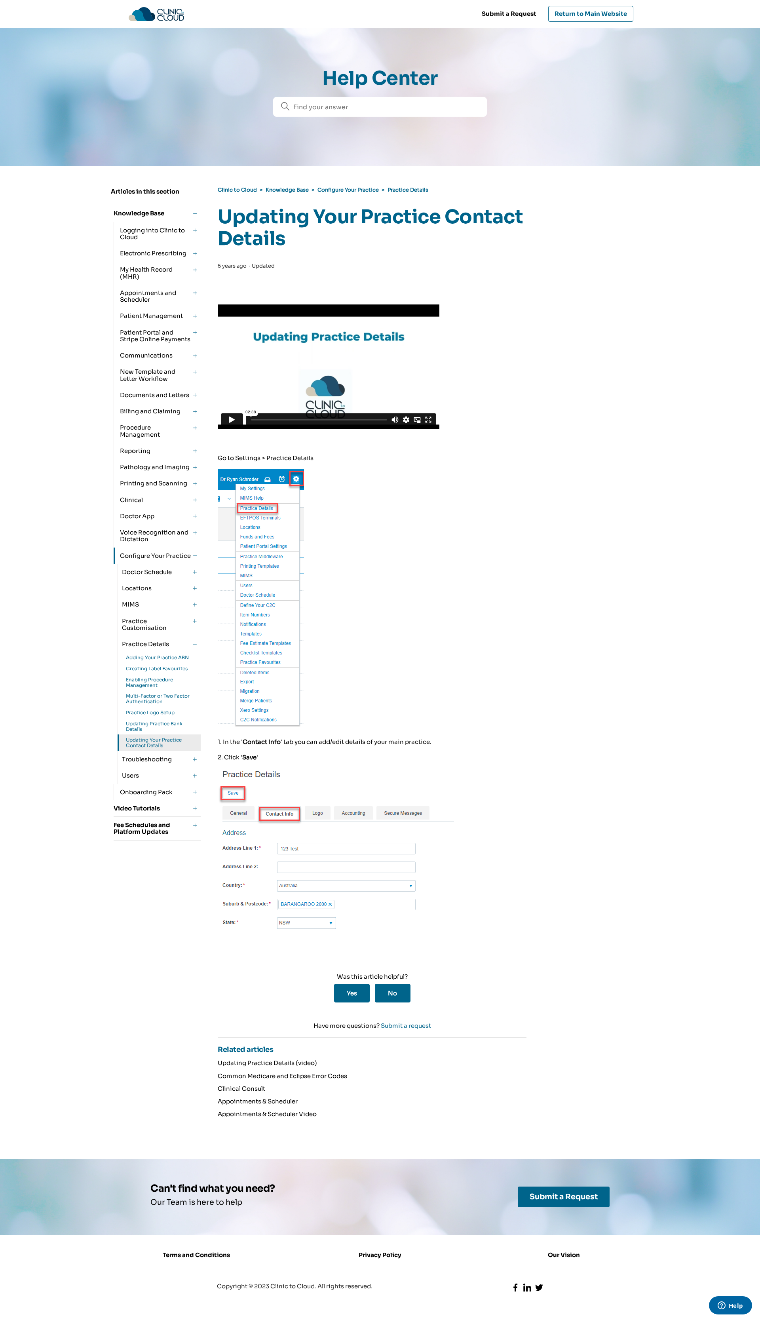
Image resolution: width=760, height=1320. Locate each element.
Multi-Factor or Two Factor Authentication (158, 698)
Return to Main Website (591, 13)
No (392, 993)
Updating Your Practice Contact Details (154, 742)
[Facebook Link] (515, 1287)
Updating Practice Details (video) (267, 1063)
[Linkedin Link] (527, 1287)
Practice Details (408, 189)
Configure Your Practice (348, 189)
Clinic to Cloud (237, 189)
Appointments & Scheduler (258, 1101)
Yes (352, 993)
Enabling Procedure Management (149, 682)
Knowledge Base (287, 189)
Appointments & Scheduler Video (267, 1114)
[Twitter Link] (539, 1287)
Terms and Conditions (196, 1255)
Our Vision (564, 1255)
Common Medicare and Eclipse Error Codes (282, 1076)
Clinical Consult (241, 1088)
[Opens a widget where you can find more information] (730, 1306)
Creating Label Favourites (157, 668)
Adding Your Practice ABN (157, 657)
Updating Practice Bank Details (154, 726)
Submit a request (406, 1025)
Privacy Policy (380, 1255)
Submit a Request (509, 13)
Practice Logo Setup (150, 712)
